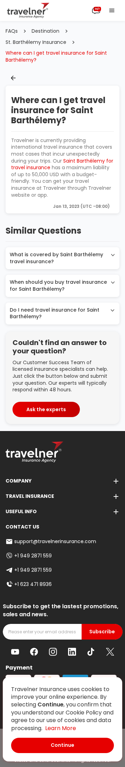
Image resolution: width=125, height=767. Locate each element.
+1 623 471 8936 (33, 584)
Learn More (60, 728)
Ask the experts (46, 409)
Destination (45, 31)
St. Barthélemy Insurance (36, 42)
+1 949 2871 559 (33, 555)
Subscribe (102, 631)
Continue (62, 745)
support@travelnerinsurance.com (55, 541)
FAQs (12, 31)
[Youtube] (15, 652)
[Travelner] (28, 10)
